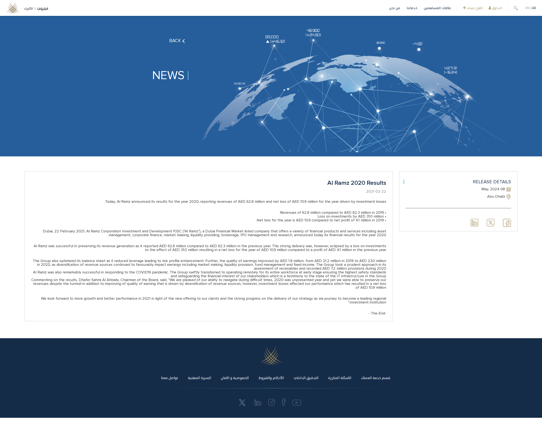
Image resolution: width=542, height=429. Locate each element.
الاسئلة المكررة (339, 378)
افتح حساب (474, 8)
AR (534, 8)
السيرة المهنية (199, 378)
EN (527, 8)
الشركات (42, 9)
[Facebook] (283, 404)
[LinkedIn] (258, 404)
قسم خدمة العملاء (375, 378)
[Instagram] (271, 404)
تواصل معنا (169, 378)
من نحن (394, 8)
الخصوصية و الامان (235, 378)
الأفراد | (30, 9)
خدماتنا (412, 8)
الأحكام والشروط (271, 378)
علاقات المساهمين (437, 8)
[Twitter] (242, 402)
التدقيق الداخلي (306, 378)
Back (175, 41)
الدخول (496, 8)
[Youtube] (297, 404)
